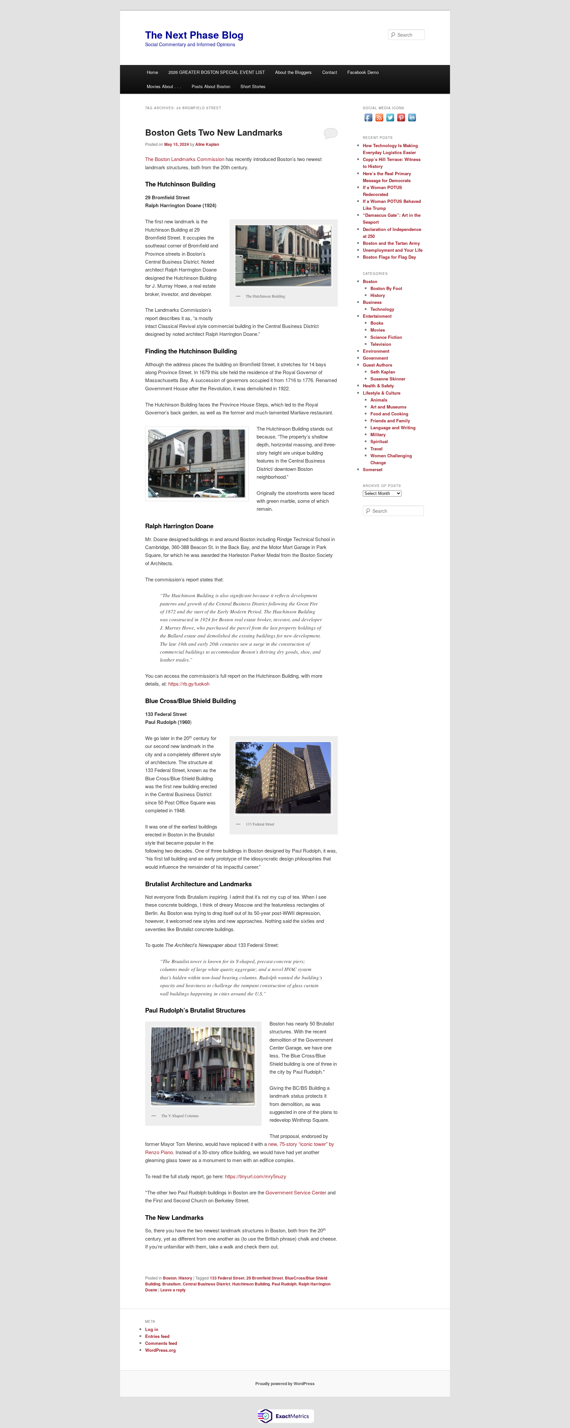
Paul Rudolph (284, 1284)
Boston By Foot (386, 288)
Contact (329, 72)
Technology (382, 309)
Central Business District (206, 1284)
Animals (378, 400)
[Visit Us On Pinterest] (401, 121)
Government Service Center (296, 1192)
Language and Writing (393, 427)
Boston (169, 1278)
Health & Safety (378, 385)
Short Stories (253, 86)
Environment (376, 351)
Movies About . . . (164, 86)
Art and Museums (388, 407)
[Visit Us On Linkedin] (411, 121)
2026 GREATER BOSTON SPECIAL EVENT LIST (217, 72)
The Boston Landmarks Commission (184, 158)
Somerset (372, 469)
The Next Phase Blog (194, 34)
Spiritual (379, 441)
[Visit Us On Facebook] (368, 121)
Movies (377, 330)
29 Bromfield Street (264, 1278)
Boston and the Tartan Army (391, 243)
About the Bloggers (293, 72)
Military (378, 434)
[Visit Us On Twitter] (390, 121)
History (185, 1278)
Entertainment (377, 316)
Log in (151, 1329)
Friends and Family (390, 420)
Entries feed (157, 1336)
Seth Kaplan (382, 372)
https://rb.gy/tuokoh (188, 683)
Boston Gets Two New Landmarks (213, 132)
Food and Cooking (389, 413)
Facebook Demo (363, 72)
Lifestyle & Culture (381, 393)
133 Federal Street (227, 1278)
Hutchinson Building (251, 1284)
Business (372, 302)
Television (380, 344)
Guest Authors (377, 365)
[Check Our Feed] (379, 121)
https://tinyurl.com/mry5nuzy (255, 1176)
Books (376, 323)
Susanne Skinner (387, 378)
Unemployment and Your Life (393, 250)
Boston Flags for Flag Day (389, 257)
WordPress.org (160, 1350)
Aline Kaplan (207, 144)
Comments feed (161, 1343)
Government (375, 358)
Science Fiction (386, 337)
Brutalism (171, 1284)
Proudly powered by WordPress (285, 1383)
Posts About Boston (211, 86)
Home (152, 72)
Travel (376, 448)
